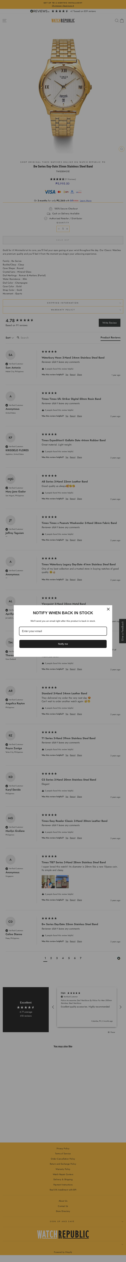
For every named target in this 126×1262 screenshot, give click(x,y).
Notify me (63, 644)
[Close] (108, 609)
